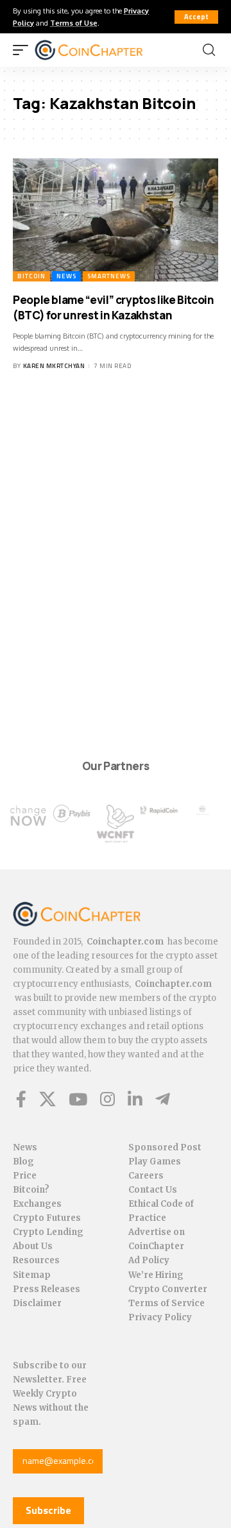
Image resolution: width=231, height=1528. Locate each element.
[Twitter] (47, 1099)
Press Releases (46, 1289)
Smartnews (108, 276)
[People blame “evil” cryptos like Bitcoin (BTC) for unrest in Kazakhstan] (115, 219)
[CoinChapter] (105, 50)
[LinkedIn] (135, 1099)
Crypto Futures (47, 1218)
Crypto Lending (48, 1232)
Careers (146, 1175)
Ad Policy (148, 1260)
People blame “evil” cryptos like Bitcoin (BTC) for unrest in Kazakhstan (113, 307)
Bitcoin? (31, 1189)
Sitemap (32, 1275)
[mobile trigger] (24, 50)
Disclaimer (37, 1303)
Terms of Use (74, 23)
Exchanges (37, 1203)
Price (25, 1175)
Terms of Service (166, 1303)
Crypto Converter (167, 1289)
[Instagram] (107, 1099)
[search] (209, 50)
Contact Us (152, 1189)
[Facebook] (21, 1099)
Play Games (154, 1161)
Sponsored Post (164, 1147)
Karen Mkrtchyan (54, 366)
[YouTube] (77, 1099)
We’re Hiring (156, 1275)
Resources (36, 1260)
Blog (23, 1161)
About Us (33, 1246)
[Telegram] (162, 1099)
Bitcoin (31, 276)
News (66, 276)
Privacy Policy (160, 1317)
